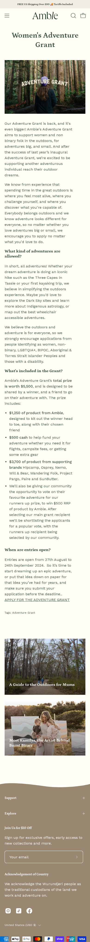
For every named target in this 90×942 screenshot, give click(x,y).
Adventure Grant (23, 612)
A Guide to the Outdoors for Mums (42, 684)
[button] (73, 15)
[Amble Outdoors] (45, 15)
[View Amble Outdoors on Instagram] (8, 910)
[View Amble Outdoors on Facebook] (29, 910)
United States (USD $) (20, 925)
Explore (10, 813)
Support (10, 798)
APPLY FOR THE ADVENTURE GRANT (37, 600)
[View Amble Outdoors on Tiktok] (18, 910)
